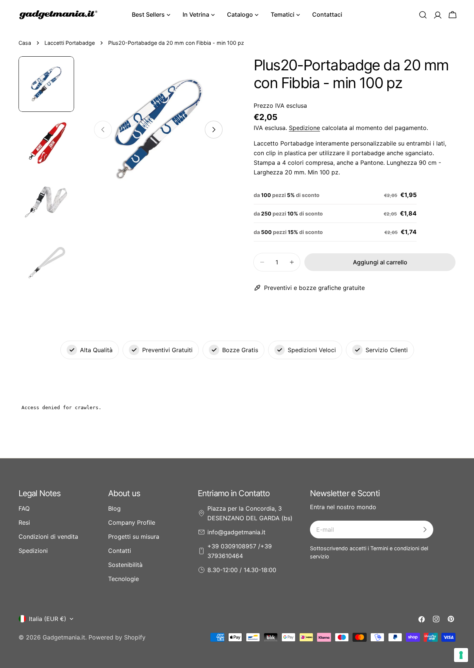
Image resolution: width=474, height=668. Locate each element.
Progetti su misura (133, 536)
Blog (114, 508)
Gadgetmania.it (64, 637)
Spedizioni (33, 550)
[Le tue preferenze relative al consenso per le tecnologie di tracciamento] (461, 655)
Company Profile (131, 522)
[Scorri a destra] (214, 129)
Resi (24, 522)
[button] (422, 14)
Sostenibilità (125, 564)
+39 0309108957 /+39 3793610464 (239, 551)
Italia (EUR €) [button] (47, 618)
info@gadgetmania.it (236, 532)
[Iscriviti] (425, 529)
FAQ (24, 508)
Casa (25, 43)
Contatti (119, 550)
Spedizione (304, 127)
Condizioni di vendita (48, 536)
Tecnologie (123, 578)
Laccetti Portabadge (69, 43)
